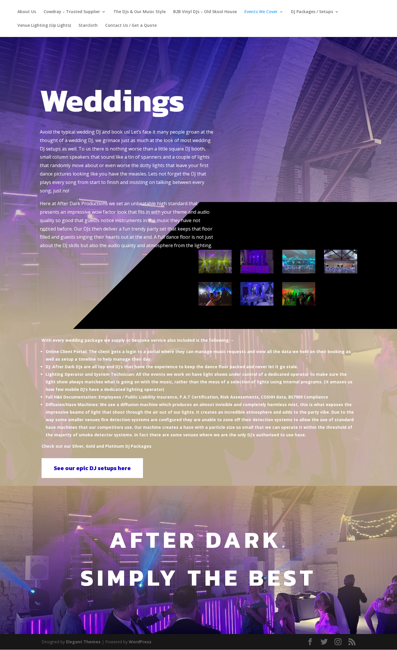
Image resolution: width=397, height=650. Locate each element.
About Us (26, 12)
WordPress (140, 641)
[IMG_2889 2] (298, 304)
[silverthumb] (340, 271)
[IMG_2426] (256, 271)
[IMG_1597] (215, 271)
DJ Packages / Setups (312, 12)
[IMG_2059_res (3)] (256, 304)
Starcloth (88, 25)
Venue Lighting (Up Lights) (44, 25)
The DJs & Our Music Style (139, 12)
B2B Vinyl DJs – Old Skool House (205, 12)
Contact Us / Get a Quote (131, 25)
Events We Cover (261, 12)
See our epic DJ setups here (92, 468)
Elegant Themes (83, 641)
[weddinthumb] (215, 304)
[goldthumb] (298, 271)
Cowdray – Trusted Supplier (72, 12)
